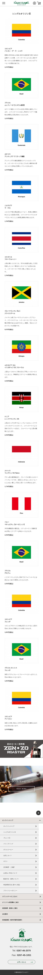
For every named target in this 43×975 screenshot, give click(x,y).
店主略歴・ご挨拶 (8, 867)
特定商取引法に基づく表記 (11, 885)
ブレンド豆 (6, 838)
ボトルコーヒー (8, 849)
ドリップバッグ (8, 844)
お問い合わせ (21, 962)
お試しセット (7, 855)
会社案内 (5, 914)
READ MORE (22, 789)
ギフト (5, 861)
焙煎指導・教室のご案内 (9, 908)
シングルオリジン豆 (9, 832)
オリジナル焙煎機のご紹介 (10, 902)
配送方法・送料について (11, 879)
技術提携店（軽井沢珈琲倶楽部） (12, 920)
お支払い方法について (10, 873)
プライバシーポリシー (10, 890)
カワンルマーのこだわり (9, 896)
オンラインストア (7, 820)
